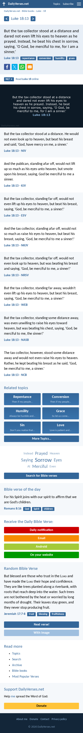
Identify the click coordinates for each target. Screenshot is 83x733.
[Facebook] (8, 68)
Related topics (16, 388)
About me (21, 719)
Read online (27, 79)
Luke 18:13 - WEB (16, 305)
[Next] (33, 18)
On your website (41, 555)
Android (41, 546)
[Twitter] (15, 68)
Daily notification (41, 530)
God (27, 509)
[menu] (79, 5)
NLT (8, 79)
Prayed (41, 453)
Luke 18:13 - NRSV (16, 275)
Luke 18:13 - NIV (15, 151)
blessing (43, 614)
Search (16, 659)
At (28, 466)
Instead (28, 453)
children (48, 509)
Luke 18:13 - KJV (15, 185)
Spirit (36, 509)
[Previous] (6, 18)
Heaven (55, 453)
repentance (28, 58)
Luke (38, 11)
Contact (44, 719)
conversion (45, 58)
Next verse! (41, 624)
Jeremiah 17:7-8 (14, 614)
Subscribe (68, 4)
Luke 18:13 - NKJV (16, 245)
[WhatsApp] (23, 67)
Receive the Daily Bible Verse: (28, 522)
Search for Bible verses (41, 475)
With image (42, 632)
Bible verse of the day (22, 490)
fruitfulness (58, 614)
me (13, 696)
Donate (41, 706)
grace (72, 58)
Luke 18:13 (11, 58)
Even (53, 466)
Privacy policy (59, 719)
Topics (56, 4)
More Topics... (41, 438)
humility (59, 58)
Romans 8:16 (12, 508)
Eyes (58, 460)
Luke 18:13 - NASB (16, 340)
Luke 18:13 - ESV (15, 215)
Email (41, 538)
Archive (17, 665)
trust (31, 614)
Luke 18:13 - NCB (15, 375)
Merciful (40, 466)
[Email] (30, 68)
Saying (27, 460)
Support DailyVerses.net (24, 690)
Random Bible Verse (21, 569)
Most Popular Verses (25, 676)
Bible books (28, 11)
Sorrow (43, 460)
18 (44, 11)
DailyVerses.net (12, 11)
